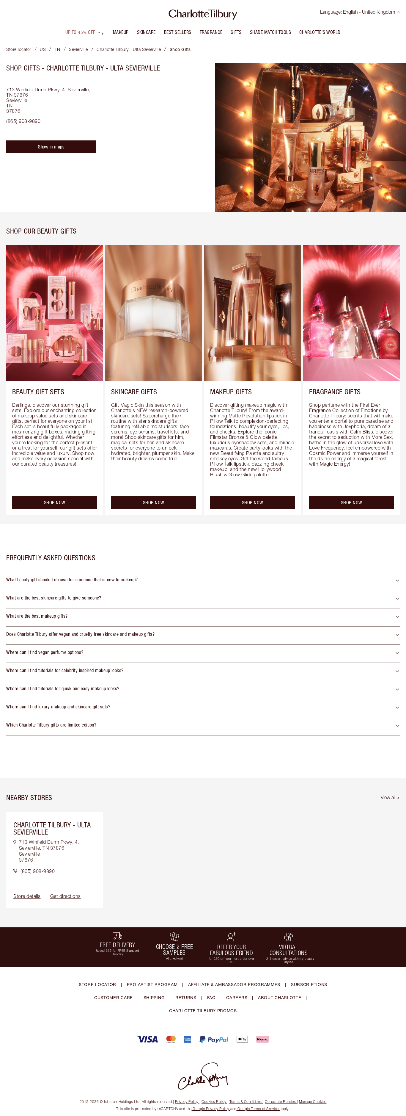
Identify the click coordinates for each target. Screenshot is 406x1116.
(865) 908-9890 (23, 121)
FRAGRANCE (211, 32)
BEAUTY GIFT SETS (38, 391)
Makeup (121, 32)
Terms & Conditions (245, 1101)
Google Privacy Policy (211, 1108)
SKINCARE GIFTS (134, 391)
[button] (203, 581)
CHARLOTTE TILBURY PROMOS (203, 1010)
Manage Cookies (313, 1101)
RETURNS (185, 997)
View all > (390, 797)
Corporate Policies (280, 1101)
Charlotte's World (320, 32)
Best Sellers (177, 32)
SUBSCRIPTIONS (309, 984)
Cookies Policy (214, 1101)
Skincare (146, 32)
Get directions (65, 896)
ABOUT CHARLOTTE (279, 997)
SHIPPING (154, 997)
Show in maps (51, 146)
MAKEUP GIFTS (231, 391)
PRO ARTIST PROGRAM (152, 984)
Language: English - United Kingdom (357, 12)
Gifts (236, 32)
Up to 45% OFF (80, 32)
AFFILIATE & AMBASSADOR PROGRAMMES (234, 984)
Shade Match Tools (270, 32)
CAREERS (236, 997)
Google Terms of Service (258, 1108)
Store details (27, 896)
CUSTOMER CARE (113, 997)
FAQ (211, 997)
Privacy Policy (187, 1101)
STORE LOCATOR (97, 984)
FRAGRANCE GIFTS (335, 391)
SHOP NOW (54, 502)
